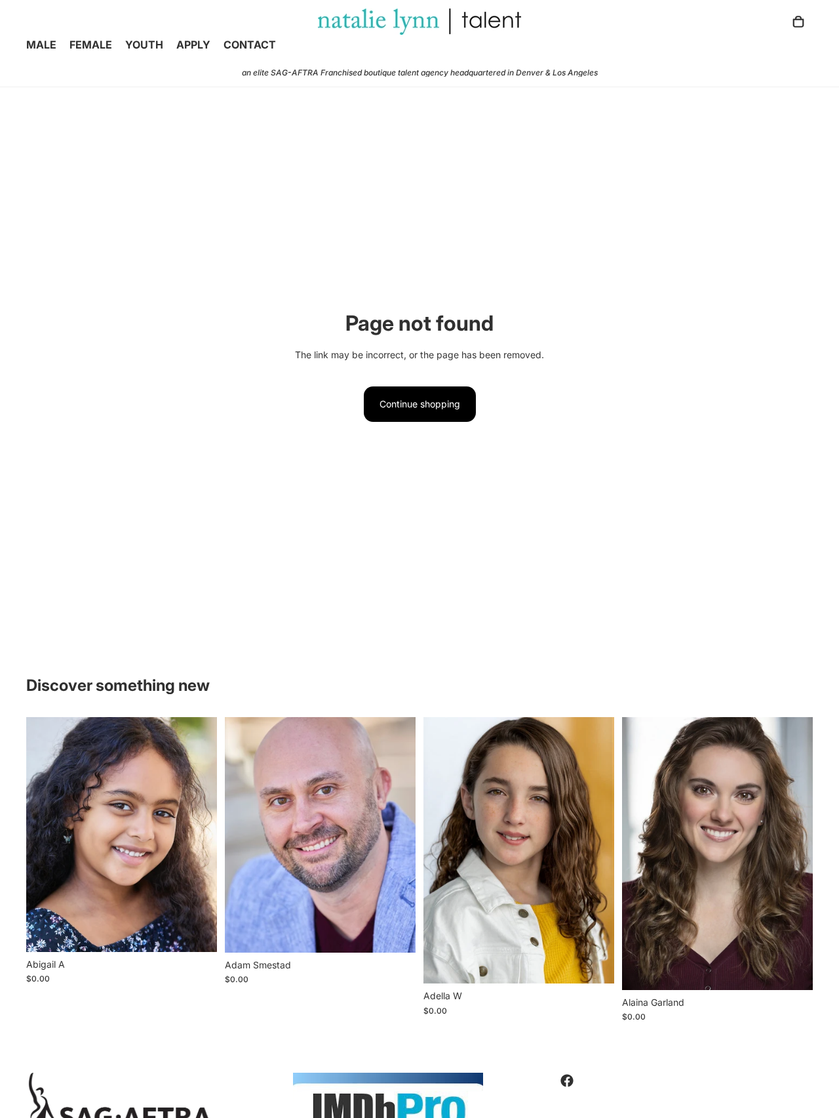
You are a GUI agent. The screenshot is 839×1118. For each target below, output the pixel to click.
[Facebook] (567, 1080)
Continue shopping (420, 403)
